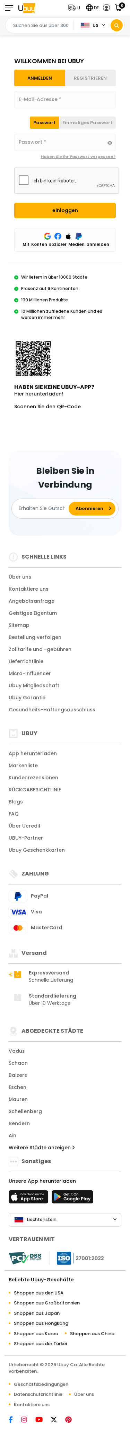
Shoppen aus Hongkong (41, 1323)
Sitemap (19, 625)
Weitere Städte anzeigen (40, 1147)
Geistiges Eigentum (33, 613)
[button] (76, 7)
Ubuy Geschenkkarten (37, 850)
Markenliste (23, 765)
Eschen (17, 1087)
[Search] (117, 25)
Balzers (18, 1075)
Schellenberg (25, 1111)
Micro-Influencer (30, 673)
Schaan (18, 1063)
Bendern (19, 1123)
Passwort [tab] (44, 122)
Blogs (16, 801)
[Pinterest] (72, 1420)
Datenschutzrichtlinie (38, 1394)
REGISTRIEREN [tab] (90, 78)
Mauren (18, 1099)
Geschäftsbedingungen (41, 1384)
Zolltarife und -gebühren (40, 649)
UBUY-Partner (26, 837)
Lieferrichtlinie (26, 661)
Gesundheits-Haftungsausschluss (52, 709)
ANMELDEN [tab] (39, 78)
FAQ (14, 813)
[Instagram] (27, 1420)
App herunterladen (33, 753)
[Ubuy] (26, 8)
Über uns (20, 576)
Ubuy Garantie (27, 697)
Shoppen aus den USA (38, 1293)
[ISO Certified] (77, 1257)
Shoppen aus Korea (36, 1333)
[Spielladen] (72, 1199)
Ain (12, 1135)
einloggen (65, 210)
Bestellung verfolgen (35, 637)
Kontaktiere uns (29, 589)
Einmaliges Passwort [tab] (87, 122)
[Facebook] (14, 1420)
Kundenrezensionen (33, 777)
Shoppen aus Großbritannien (47, 1303)
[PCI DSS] (25, 1258)
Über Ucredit (25, 825)
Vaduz (17, 1051)
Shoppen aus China (92, 1333)
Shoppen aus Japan (37, 1313)
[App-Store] (29, 1199)
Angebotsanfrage (31, 601)
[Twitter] (57, 1420)
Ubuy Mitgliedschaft (34, 685)
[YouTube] (42, 1420)
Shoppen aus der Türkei (40, 1343)
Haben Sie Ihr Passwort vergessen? (78, 156)
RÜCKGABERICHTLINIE (35, 789)
